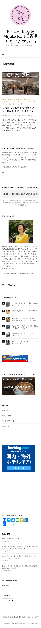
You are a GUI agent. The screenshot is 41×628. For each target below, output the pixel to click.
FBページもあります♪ (9, 285)
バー (26, 102)
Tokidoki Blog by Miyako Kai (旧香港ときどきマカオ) (20, 36)
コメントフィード (8, 421)
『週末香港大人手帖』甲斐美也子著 (14, 167)
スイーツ (20, 102)
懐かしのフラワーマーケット (12, 539)
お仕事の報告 (17, 99)
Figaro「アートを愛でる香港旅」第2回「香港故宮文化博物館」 (25, 327)
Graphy (25, 623)
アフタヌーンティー (28, 99)
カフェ (15, 102)
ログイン (5, 410)
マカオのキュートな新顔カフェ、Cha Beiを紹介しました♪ (18, 109)
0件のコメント (31, 115)
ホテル (31, 102)
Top (38, 625)
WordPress (14, 623)
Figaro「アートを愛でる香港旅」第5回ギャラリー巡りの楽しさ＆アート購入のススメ (20, 547)
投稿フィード (6, 415)
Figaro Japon (7, 99)
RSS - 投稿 (5, 585)
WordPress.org (6, 426)
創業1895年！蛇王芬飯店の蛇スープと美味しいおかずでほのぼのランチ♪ (25, 319)
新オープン (16, 104)
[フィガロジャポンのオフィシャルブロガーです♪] (18, 387)
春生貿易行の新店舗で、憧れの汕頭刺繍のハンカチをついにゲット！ (25, 304)
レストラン (8, 104)
